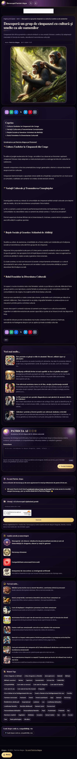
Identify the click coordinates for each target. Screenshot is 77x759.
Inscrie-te (38, 520)
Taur (5, 719)
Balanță (59, 676)
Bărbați (67, 676)
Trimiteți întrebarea (65, 466)
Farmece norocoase (10, 697)
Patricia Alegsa (14, 42)
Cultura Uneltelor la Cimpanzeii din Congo (23, 126)
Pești (43, 710)
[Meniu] (36, 3)
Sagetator (22, 715)
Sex (58, 715)
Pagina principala (9, 19)
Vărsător (27, 719)
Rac (68, 710)
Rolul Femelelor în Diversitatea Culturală (22, 135)
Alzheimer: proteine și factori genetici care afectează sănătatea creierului (41, 412)
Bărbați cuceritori (10, 680)
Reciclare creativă (10, 715)
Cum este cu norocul (24, 684)
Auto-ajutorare (49, 676)
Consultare (7, 444)
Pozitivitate (51, 710)
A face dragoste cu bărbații (13, 676)
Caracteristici (39, 680)
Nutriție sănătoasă (26, 706)
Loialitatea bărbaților (54, 702)
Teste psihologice (15, 719)
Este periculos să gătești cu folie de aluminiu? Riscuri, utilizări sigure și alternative (40, 357)
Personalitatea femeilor (31, 710)
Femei (31, 697)
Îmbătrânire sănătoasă (11, 702)
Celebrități (60, 680)
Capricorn (29, 680)
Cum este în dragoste (40, 684)
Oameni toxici (39, 706)
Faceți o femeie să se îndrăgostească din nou (49, 693)
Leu (43, 702)
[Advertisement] (38, 11)
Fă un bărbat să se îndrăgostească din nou (18, 693)
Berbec (21, 680)
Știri (18, 19)
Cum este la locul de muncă (26, 689)
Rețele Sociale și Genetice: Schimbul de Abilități (25, 132)
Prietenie (61, 710)
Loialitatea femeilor (10, 706)
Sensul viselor (49, 715)
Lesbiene (36, 702)
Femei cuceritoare (41, 697)
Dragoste (41, 689)
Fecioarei (23, 697)
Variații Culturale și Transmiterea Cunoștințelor (25, 129)
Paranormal (51, 706)
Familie (69, 693)
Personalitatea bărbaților (12, 710)
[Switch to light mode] (31, 3)
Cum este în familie (56, 684)
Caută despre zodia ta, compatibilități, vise (19, 733)
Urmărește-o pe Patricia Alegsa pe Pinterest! (20, 142)
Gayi (51, 697)
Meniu (6, 755)
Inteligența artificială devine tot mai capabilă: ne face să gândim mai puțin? (42, 371)
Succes (70, 715)
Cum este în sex (9, 689)
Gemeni (58, 697)
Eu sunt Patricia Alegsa (15, 479)
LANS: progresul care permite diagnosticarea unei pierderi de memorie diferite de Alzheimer (43, 398)
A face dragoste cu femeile (33, 676)
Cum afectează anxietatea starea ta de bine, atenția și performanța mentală (42, 384)
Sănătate (31, 715)
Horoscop (67, 697)
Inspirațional (26, 702)
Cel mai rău (50, 680)
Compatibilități (9, 684)
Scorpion (39, 715)
